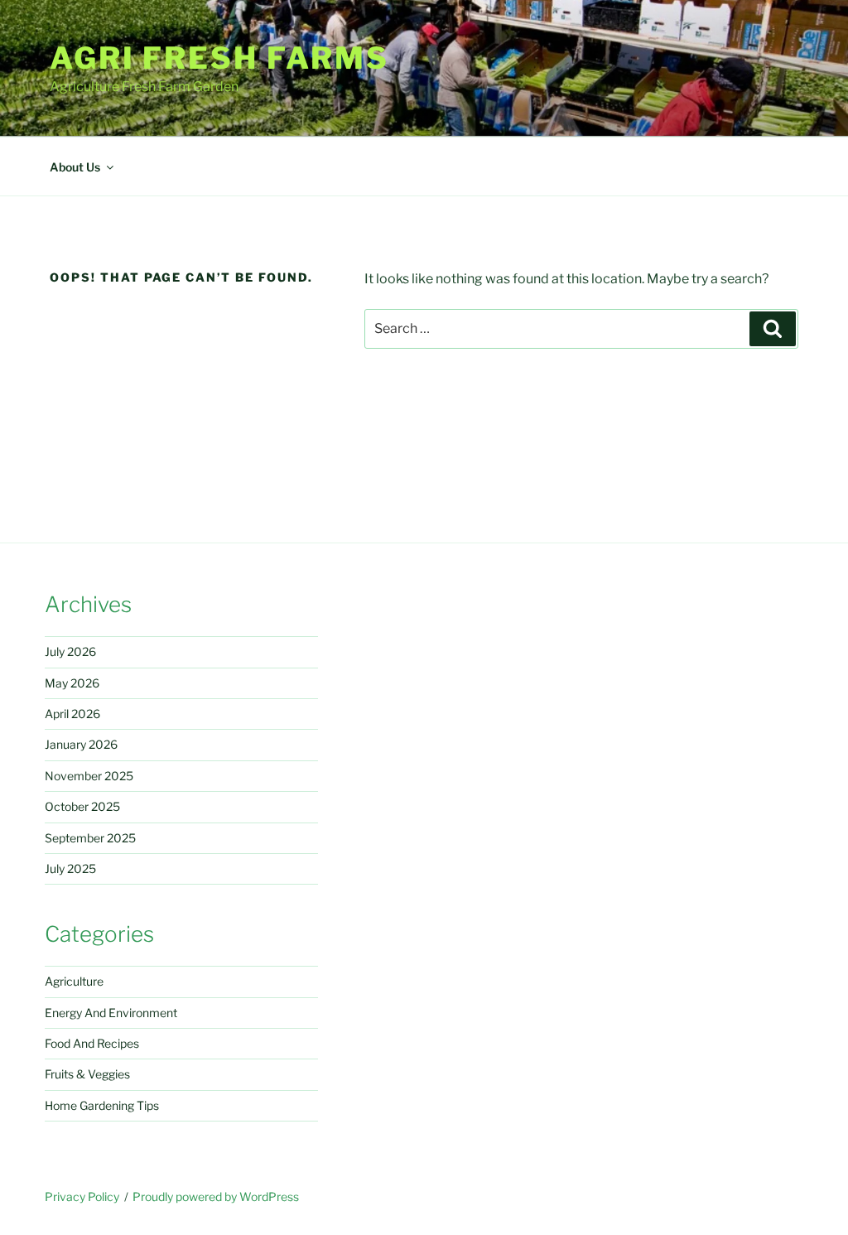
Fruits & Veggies (87, 1074)
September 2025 (90, 838)
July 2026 (70, 651)
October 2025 (82, 806)
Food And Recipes (92, 1043)
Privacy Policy (82, 1196)
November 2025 (89, 776)
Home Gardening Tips (102, 1105)
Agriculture (74, 981)
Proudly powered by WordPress (215, 1196)
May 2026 (72, 683)
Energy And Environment (111, 1013)
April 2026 (72, 714)
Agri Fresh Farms (219, 58)
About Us (75, 167)
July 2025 (70, 868)
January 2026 (81, 744)
